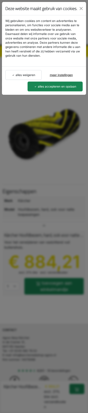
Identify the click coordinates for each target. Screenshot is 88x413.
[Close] (81, 8)
